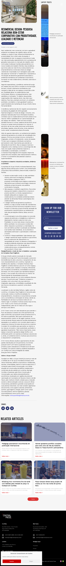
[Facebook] (46, 236)
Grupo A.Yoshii (10, 43)
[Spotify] (60, 236)
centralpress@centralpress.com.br (13, 537)
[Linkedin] (54, 236)
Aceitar (12, 561)
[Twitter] (51, 236)
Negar (31, 561)
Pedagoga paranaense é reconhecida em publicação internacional (56, 35)
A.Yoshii (4, 43)
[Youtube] (57, 236)
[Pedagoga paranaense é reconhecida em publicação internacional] (44, 35)
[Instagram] (49, 236)
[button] (3, 408)
